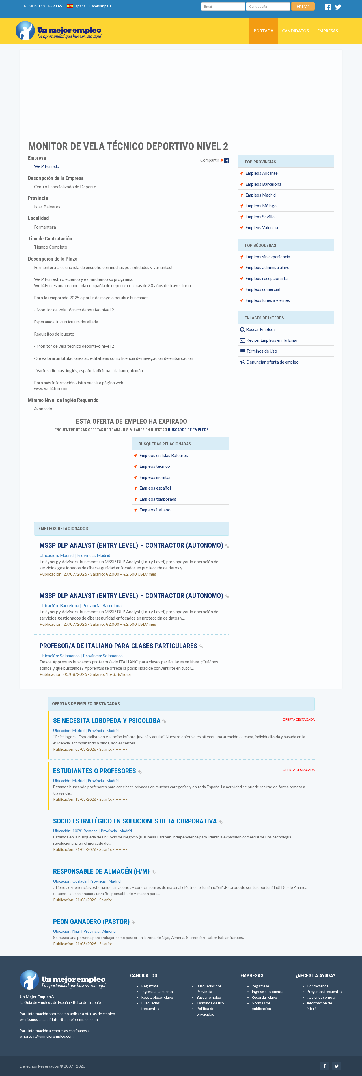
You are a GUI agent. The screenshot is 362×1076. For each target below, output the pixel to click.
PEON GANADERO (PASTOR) (92, 922)
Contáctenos (317, 986)
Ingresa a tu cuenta (157, 991)
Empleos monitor (155, 477)
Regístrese (260, 986)
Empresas (327, 30)
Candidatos (295, 30)
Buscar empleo (209, 997)
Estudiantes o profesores (95, 771)
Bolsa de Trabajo (87, 1002)
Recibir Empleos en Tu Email (271, 340)
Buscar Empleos (260, 329)
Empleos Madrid (260, 194)
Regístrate (149, 986)
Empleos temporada (157, 498)
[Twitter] (338, 8)
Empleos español (155, 487)
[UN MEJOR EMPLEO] (61, 25)
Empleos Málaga (261, 205)
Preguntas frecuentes (324, 991)
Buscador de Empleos (188, 430)
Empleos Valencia (261, 227)
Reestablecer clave (157, 997)
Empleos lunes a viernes (267, 300)
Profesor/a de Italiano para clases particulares (119, 646)
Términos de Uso (261, 350)
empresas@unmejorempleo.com (47, 1036)
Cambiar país (100, 6)
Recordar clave (264, 997)
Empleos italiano (155, 509)
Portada (263, 30)
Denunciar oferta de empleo (272, 361)
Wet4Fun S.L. (46, 166)
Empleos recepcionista (266, 278)
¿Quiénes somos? (321, 997)
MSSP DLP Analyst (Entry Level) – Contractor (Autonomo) (132, 545)
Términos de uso (210, 1003)
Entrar (303, 6)
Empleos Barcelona (263, 184)
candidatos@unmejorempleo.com (70, 1019)
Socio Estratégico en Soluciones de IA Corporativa (136, 821)
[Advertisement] (181, 91)
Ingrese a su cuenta (267, 991)
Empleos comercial (262, 289)
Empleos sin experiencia (267, 256)
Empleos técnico (154, 466)
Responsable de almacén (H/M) (102, 871)
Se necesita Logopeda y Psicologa (107, 721)
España (79, 6)
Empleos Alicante (261, 173)
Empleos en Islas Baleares (163, 455)
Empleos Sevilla (260, 216)
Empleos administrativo (267, 267)
